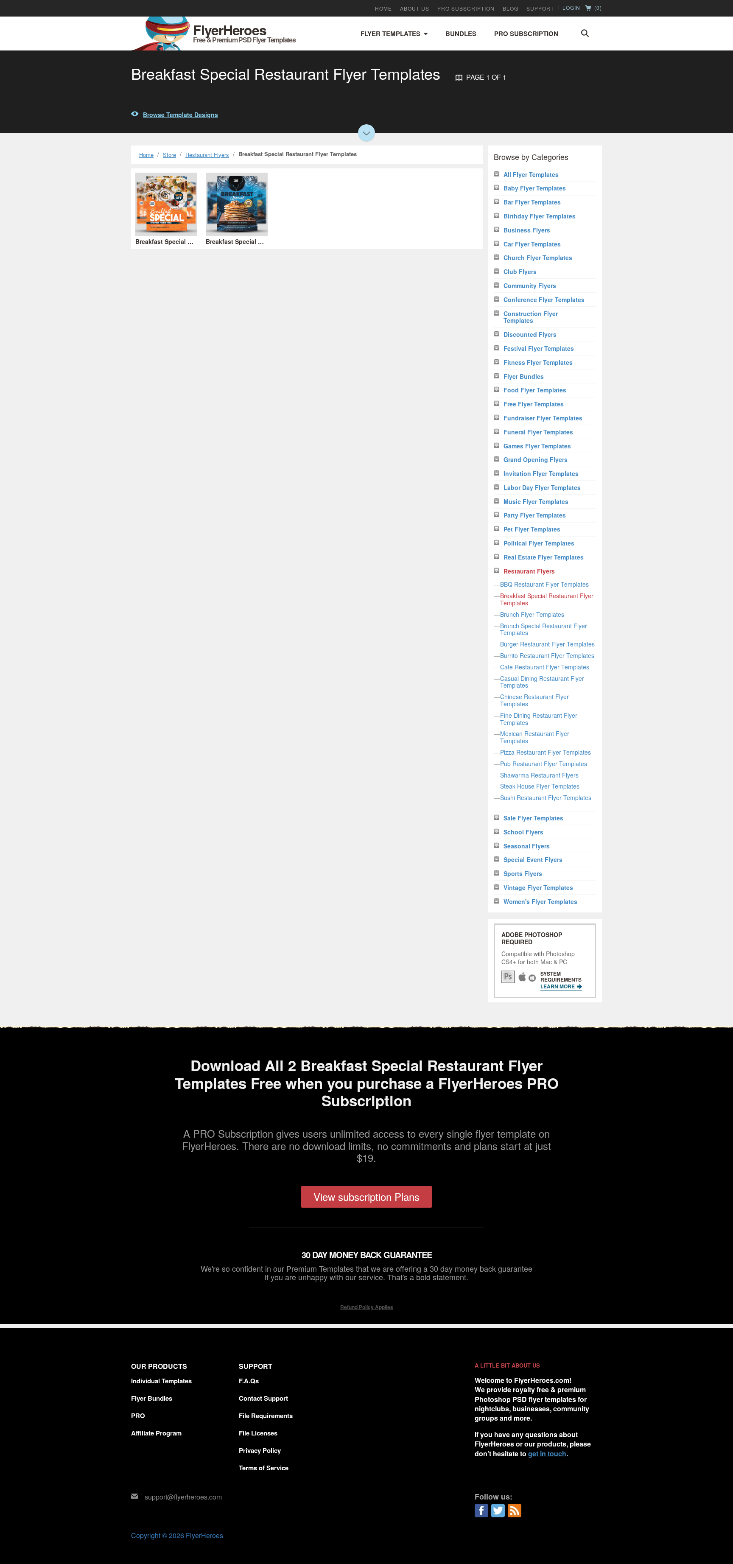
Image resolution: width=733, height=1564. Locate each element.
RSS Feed (514, 1510)
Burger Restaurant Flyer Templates (547, 644)
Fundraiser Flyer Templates (543, 418)
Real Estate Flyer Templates (544, 557)
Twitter (498, 1510)
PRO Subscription (466, 8)
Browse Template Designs (180, 114)
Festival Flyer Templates (539, 348)
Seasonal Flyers (527, 846)
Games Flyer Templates (537, 446)
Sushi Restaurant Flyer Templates (545, 797)
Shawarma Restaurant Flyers (539, 775)
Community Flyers (530, 285)
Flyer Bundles (524, 376)
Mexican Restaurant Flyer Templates (534, 737)
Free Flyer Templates (534, 404)
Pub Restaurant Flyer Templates (543, 763)
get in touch (547, 1453)
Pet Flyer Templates (532, 529)
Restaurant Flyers (207, 155)
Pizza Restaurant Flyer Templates (545, 752)
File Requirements (266, 1415)
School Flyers (523, 832)
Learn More (558, 986)
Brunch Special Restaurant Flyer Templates (543, 629)
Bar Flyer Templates (532, 202)
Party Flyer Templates (535, 515)
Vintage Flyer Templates (538, 887)
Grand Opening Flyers (536, 459)
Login (571, 7)
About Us (414, 8)
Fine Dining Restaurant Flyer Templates (538, 719)
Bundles (460, 33)
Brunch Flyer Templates (532, 614)
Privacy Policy (260, 1450)
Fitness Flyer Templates (538, 362)
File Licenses (258, 1433)
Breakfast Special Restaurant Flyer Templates (546, 599)
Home (383, 8)
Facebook (481, 1510)
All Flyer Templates (531, 174)
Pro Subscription (526, 33)
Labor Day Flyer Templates (542, 487)
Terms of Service (263, 1467)
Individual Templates (161, 1380)
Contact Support (263, 1398)
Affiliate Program (156, 1433)
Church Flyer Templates (538, 257)
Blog (510, 8)
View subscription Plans (366, 1196)
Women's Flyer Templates (540, 901)
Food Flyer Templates (535, 390)
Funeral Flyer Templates (538, 432)
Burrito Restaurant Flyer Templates (547, 655)
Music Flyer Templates (536, 501)
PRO (138, 1415)
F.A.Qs (249, 1380)
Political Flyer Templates (539, 543)
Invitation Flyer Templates (541, 473)
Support (540, 8)
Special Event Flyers (533, 859)
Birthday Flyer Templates (540, 216)
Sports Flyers (523, 873)
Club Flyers (520, 271)
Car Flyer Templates (532, 244)
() (597, 8)
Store (169, 155)
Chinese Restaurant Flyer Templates (534, 700)
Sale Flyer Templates (533, 818)
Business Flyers (527, 230)
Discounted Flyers (530, 334)
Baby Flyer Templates (535, 188)
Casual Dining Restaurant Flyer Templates (542, 682)
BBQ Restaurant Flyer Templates (544, 584)
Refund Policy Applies (366, 1307)
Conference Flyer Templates (544, 299)
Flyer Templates (390, 33)
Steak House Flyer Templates (539, 786)
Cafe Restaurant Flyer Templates (544, 667)
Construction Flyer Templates (531, 317)
